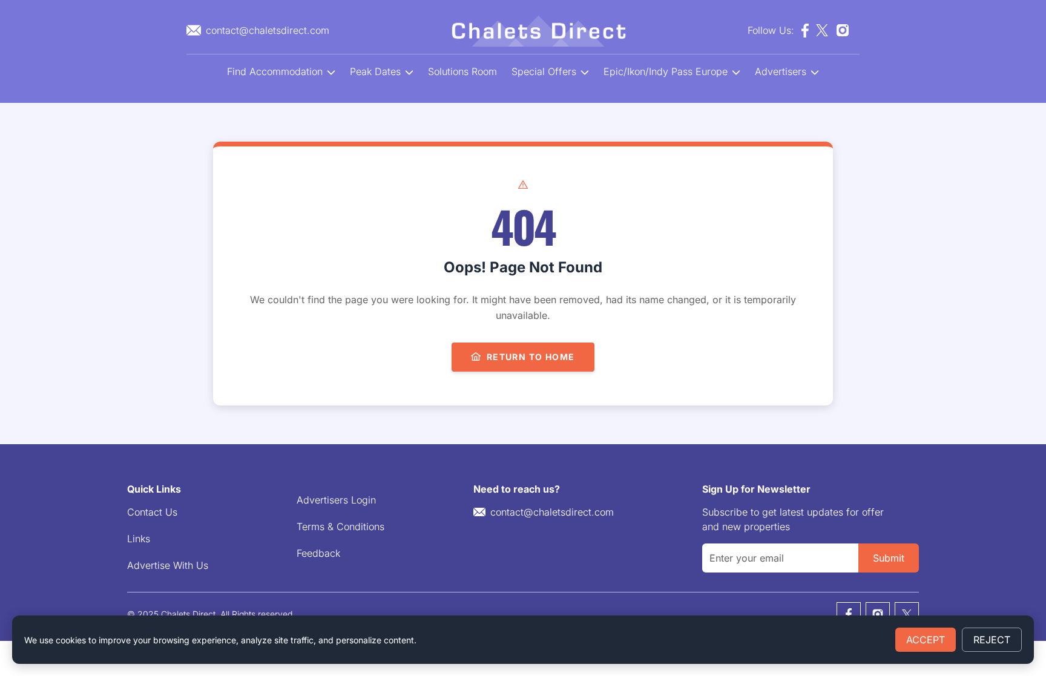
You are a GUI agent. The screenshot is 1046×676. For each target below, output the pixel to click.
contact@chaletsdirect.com (552, 512)
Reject (991, 640)
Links (138, 539)
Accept (925, 640)
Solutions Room (462, 71)
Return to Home (531, 357)
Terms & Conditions (340, 526)
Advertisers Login (336, 500)
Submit (888, 558)
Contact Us (152, 512)
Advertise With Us (167, 565)
